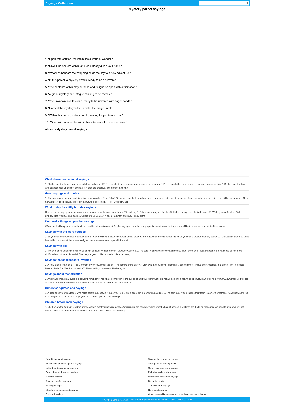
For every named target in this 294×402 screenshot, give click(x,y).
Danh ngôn (134, 399)
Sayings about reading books (162, 363)
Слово (172, 399)
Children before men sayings (64, 302)
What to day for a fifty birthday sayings (70, 207)
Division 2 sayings (54, 394)
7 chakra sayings (54, 376)
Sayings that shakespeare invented (68, 259)
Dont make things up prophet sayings (69, 221)
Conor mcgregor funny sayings (163, 368)
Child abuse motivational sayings (67, 179)
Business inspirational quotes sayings (64, 363)
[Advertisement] (137, 33)
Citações (144, 399)
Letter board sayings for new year (62, 368)
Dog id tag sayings (157, 381)
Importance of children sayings (163, 376)
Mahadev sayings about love (162, 372)
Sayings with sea (56, 245)
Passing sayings (54, 385)
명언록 (114, 399)
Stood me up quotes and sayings (62, 390)
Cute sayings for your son (58, 381)
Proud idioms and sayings (58, 359)
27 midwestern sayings (159, 385)
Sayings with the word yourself (65, 231)
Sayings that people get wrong (163, 359)
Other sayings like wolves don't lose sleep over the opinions (177, 394)
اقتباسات (188, 399)
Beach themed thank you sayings (62, 372)
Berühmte (154, 399)
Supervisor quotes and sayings (65, 288)
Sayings (106, 399)
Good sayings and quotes (62, 193)
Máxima (179, 399)
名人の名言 (123, 399)
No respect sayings (157, 390)
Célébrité (163, 399)
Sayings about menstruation (63, 273)
